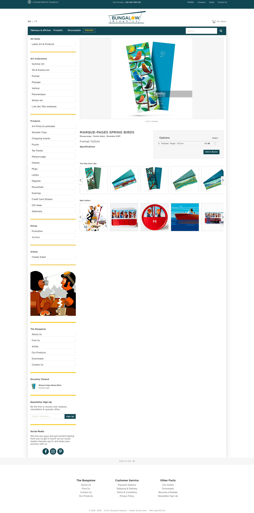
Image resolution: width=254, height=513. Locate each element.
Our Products (39, 353)
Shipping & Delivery (127, 489)
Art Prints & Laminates (43, 126)
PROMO (190, 2)
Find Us (36, 340)
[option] (152, 78)
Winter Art (37, 100)
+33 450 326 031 (133, 2)
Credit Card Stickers (42, 199)
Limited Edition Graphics (45, 2)
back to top (125, 461)
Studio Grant (141, 511)
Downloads (38, 359)
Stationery (37, 211)
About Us (37, 334)
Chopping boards (41, 138)
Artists (211, 2)
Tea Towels (37, 151)
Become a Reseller (168, 492)
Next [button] (223, 180)
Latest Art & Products (43, 44)
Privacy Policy (127, 496)
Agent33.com (159, 511)
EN (29, 21)
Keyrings (36, 193)
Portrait (35, 76)
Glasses (36, 163)
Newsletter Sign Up (168, 496)
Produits (58, 30)
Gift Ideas (37, 205)
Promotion (37, 231)
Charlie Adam (39, 257)
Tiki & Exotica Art (40, 70)
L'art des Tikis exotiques (44, 107)
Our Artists (168, 485)
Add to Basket (211, 152)
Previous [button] (80, 180)
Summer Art (38, 64)
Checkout (201, 2)
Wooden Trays (39, 132)
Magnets (36, 181)
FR (35, 21)
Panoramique (39, 94)
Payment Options (127, 485)
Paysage (36, 82)
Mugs (34, 169)
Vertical (35, 88)
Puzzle (35, 145)
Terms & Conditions (127, 492)
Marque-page (39, 157)
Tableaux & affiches (40, 30)
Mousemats (38, 187)
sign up (70, 416)
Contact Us (222, 2)
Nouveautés (74, 30)
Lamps (35, 175)
